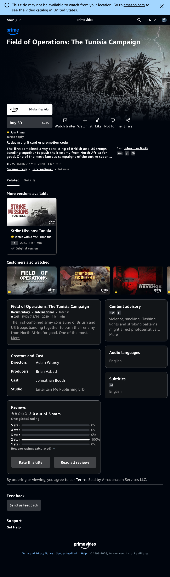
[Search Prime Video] (139, 20)
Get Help (14, 527)
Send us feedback (67, 553)
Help (84, 553)
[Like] (98, 120)
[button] (33, 448)
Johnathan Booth (136, 148)
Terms (81, 479)
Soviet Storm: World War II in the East (85, 280)
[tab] (13, 180)
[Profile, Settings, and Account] (164, 20)
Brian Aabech (47, 371)
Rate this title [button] (30, 462)
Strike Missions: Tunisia (32, 212)
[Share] (128, 120)
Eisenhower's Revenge (138, 280)
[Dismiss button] (161, 6)
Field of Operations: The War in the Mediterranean (32, 280)
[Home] (85, 20)
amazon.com (134, 4)
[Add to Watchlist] (85, 120)
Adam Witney (47, 362)
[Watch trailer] (65, 120)
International (43, 169)
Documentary (17, 169)
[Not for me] (113, 120)
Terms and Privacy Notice (37, 553)
